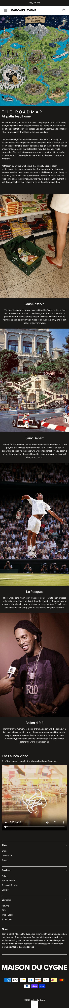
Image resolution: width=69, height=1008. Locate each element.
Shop (4, 851)
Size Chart (7, 919)
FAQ (4, 910)
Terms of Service (10, 885)
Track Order (7, 915)
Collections (7, 855)
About (4, 860)
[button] (5, 10)
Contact (5, 890)
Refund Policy (8, 880)
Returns (5, 905)
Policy (5, 876)
